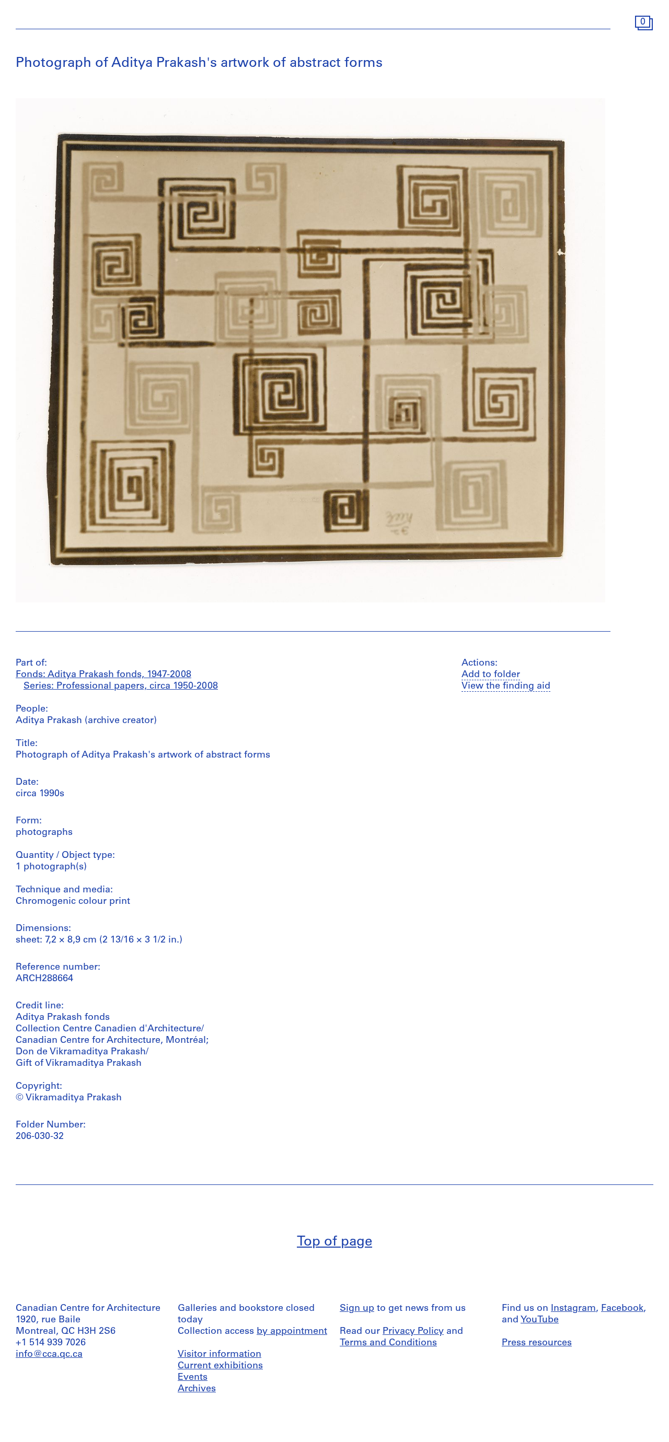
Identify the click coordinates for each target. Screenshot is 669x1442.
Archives (197, 1389)
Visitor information (219, 1354)
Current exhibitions (220, 1366)
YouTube (540, 1320)
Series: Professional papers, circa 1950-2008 (121, 686)
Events (192, 1377)
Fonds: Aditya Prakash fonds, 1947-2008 (103, 675)
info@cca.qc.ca (49, 1354)
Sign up (357, 1308)
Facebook (622, 1308)
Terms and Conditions (388, 1343)
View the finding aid (506, 686)
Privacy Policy (413, 1331)
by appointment (292, 1331)
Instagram (573, 1308)
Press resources (537, 1343)
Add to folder (491, 675)
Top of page (334, 1242)
